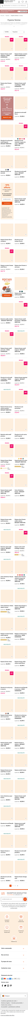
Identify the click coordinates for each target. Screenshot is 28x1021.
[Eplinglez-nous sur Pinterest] (11, 986)
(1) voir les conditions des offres (7, 1015)
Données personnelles (16, 1003)
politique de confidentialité (7, 217)
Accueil (2, 15)
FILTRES (7, 32)
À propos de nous (6, 961)
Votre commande (6, 948)
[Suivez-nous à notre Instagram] (8, 986)
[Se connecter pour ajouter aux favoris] (12, 49)
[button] (14, 996)
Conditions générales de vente (8, 1001)
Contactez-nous (6, 968)
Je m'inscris (7, 203)
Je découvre (7, 295)
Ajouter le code (7, 117)
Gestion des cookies (6, 1005)
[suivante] (15, 886)
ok (25, 899)
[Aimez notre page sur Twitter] (5, 986)
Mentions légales (5, 1003)
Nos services (5, 955)
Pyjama (7, 15)
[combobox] (14, 6)
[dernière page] (18, 886)
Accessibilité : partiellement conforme (10, 1007)
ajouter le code (23, 11)
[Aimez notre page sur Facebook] (2, 986)
